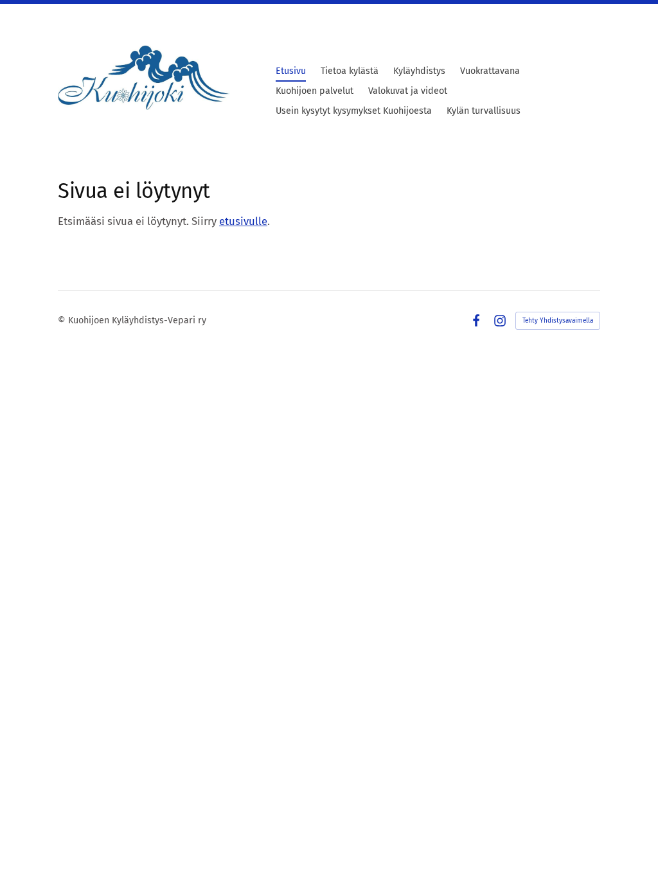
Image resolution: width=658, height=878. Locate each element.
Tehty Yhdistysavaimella (557, 321)
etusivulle (243, 221)
